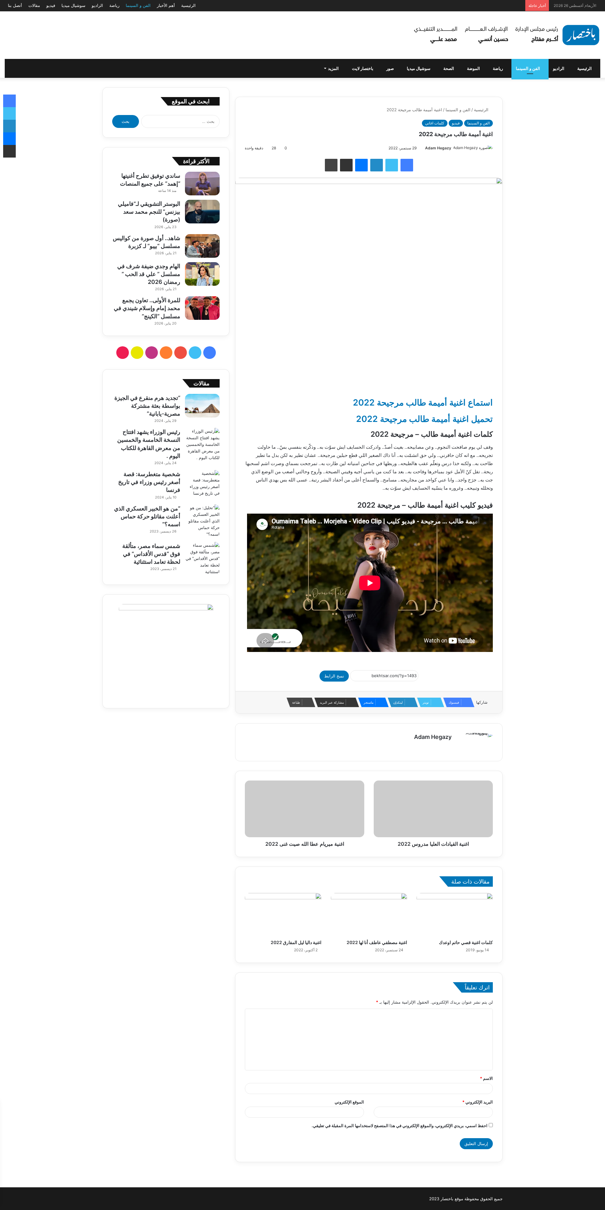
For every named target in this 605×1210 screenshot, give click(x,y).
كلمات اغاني (434, 123)
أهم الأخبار (166, 5)
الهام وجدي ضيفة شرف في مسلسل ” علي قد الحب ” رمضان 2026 (148, 274)
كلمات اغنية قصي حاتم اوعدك (466, 942)
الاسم (486, 1078)
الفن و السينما (138, 5)
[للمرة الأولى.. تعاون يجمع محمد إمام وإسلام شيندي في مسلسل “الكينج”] (202, 308)
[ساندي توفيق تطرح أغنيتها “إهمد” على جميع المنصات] (202, 183)
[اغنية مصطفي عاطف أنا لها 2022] (369, 914)
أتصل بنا (15, 5)
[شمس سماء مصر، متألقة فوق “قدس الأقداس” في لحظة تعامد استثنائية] (202, 558)
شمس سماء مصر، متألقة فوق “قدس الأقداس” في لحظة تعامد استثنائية (151, 554)
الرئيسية (188, 5)
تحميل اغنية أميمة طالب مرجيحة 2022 (424, 419)
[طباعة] (331, 165)
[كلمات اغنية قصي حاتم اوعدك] (455, 914)
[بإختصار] (505, 35)
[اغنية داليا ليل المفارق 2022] (283, 914)
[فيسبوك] (406, 165)
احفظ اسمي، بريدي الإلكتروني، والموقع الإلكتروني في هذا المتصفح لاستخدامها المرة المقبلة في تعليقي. (399, 1125)
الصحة (449, 68)
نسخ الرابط (334, 675)
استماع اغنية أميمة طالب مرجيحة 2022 (423, 402)
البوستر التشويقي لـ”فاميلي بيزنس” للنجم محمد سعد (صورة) (149, 211)
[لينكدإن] (376, 165)
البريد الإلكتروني (477, 1101)
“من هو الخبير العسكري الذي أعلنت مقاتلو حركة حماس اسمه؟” (147, 516)
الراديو (97, 5)
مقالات (34, 5)
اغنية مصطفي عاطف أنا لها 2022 (377, 942)
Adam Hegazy (438, 148)
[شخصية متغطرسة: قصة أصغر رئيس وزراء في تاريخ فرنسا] (202, 483)
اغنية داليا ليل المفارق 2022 (296, 942)
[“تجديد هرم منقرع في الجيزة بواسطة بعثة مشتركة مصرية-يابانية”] (202, 406)
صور (390, 68)
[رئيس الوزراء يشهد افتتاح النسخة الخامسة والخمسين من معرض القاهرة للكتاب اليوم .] (202, 444)
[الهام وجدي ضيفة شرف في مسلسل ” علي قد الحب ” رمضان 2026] (202, 274)
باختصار (447, 1198)
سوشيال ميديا (73, 5)
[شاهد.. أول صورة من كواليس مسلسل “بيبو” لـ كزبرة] (202, 246)
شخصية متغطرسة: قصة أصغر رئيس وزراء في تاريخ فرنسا (149, 482)
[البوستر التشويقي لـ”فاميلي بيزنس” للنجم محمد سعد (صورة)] (202, 211)
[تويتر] (391, 165)
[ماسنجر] (361, 165)
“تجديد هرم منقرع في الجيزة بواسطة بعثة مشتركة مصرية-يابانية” (147, 406)
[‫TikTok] (122, 352)
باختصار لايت (363, 68)
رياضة (114, 5)
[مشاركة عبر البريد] (346, 165)
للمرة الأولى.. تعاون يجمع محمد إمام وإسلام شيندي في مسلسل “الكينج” (147, 308)
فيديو (50, 5)
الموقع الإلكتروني (349, 1101)
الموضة (474, 68)
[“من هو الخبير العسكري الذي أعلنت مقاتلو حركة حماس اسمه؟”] (202, 521)
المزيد (334, 68)
